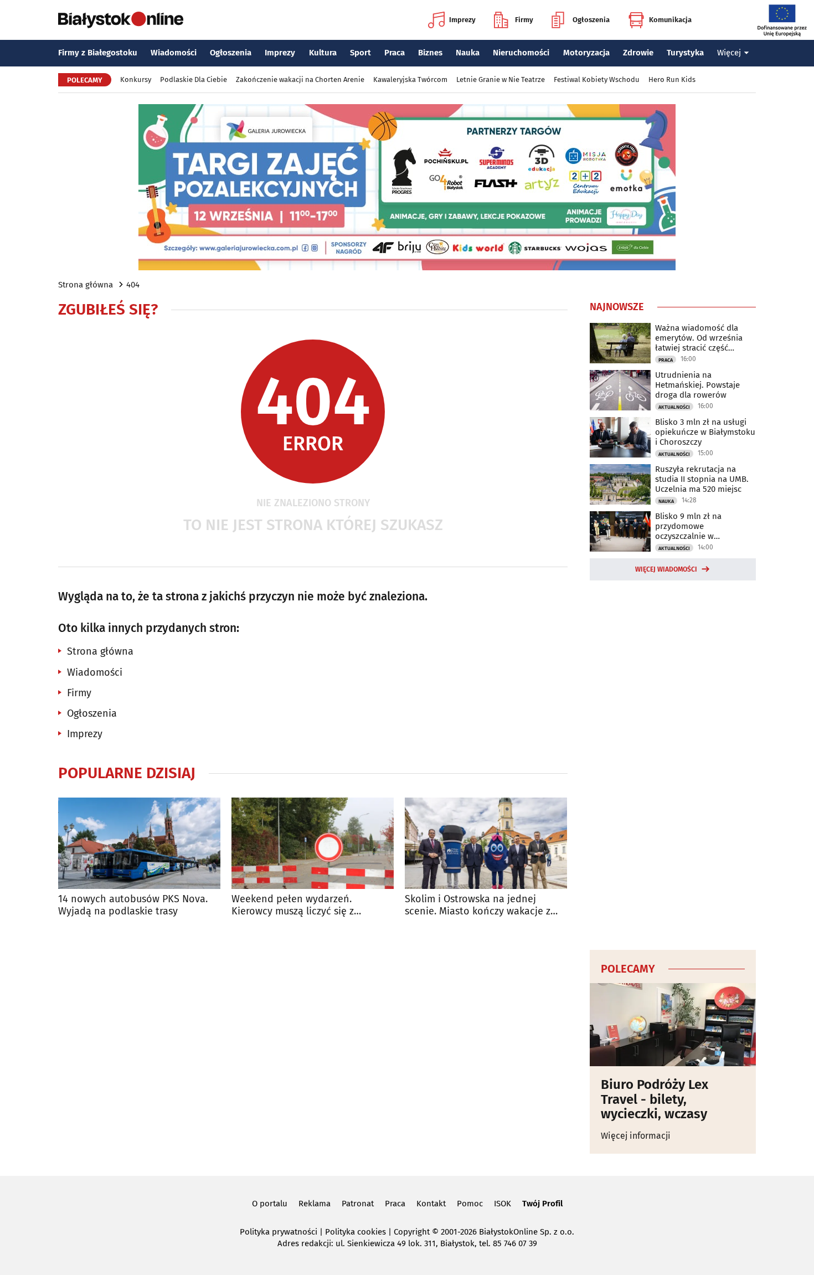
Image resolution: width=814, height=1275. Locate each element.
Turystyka (685, 53)
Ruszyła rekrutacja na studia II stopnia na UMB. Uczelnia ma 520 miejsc (702, 479)
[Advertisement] (673, 763)
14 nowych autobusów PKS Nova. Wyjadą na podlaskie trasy (133, 905)
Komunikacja (670, 20)
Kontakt (431, 1204)
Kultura (323, 53)
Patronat (358, 1204)
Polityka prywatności (278, 1232)
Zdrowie (638, 53)
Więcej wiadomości (666, 569)
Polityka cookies (355, 1232)
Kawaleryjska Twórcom (410, 79)
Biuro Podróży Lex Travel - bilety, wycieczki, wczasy (654, 1099)
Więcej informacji (636, 1135)
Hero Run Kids (671, 79)
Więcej (729, 53)
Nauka (468, 53)
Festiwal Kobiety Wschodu (597, 79)
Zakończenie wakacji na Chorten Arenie (300, 79)
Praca (394, 53)
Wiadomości (174, 53)
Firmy (524, 20)
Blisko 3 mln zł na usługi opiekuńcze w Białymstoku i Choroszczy (705, 432)
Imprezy (462, 20)
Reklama (314, 1204)
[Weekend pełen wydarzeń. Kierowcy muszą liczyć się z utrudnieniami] (312, 843)
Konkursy (135, 79)
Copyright (412, 1232)
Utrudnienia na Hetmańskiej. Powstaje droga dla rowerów (697, 385)
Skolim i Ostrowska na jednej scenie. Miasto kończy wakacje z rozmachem (477, 905)
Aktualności (674, 407)
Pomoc (470, 1204)
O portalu (269, 1204)
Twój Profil (542, 1204)
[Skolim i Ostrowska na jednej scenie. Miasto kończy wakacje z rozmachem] (486, 843)
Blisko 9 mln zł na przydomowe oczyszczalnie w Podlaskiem (688, 526)
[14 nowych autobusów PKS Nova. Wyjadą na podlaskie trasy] (139, 843)
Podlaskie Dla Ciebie (193, 79)
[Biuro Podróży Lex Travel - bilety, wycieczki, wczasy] (673, 1024)
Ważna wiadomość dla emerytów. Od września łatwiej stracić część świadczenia (699, 338)
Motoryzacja (586, 53)
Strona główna (85, 285)
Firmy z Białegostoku (97, 53)
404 (133, 285)
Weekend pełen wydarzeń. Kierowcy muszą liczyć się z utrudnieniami (292, 905)
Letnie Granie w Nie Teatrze (500, 79)
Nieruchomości (521, 53)
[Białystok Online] (120, 20)
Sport (360, 53)
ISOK (502, 1204)
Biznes (430, 53)
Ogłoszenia (591, 20)
